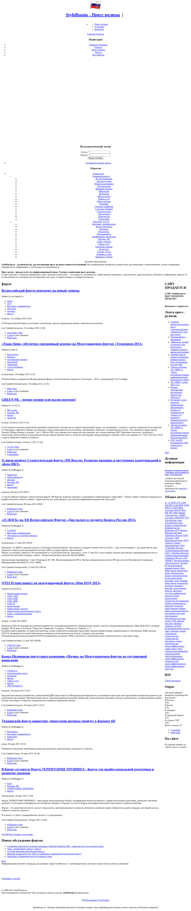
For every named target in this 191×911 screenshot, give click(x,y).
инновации (182, 583)
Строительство (104, 211)
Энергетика (103, 219)
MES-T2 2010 (171, 508)
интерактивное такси (17, 673)
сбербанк (177, 623)
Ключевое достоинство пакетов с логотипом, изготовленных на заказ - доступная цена (177, 472)
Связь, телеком (104, 242)
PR (170, 513)
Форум (98, 52)
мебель (168, 603)
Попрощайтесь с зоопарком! (178, 338)
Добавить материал (98, 45)
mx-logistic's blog (15, 333)
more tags (169, 669)
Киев (9, 783)
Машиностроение (104, 189)
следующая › (16, 834)
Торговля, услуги (101, 221)
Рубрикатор (98, 174)
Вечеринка (12, 731)
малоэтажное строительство (172, 599)
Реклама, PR (104, 239)
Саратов (169, 543)
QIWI (175, 513)
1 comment (175, 730)
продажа (181, 618)
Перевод (11, 357)
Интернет (104, 229)
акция (180, 570)
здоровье (183, 581)
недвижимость (179, 603)
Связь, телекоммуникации (19, 614)
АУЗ (9, 304)
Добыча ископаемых (104, 184)
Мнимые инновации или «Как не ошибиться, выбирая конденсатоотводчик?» (44, 854)
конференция (179, 593)
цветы (174, 649)
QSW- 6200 (12, 596)
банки (168, 573)
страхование (171, 633)
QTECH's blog (14, 645)
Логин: (85, 152)
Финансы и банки (104, 257)
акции (173, 570)
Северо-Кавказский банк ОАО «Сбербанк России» (177, 551)
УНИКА (169, 560)
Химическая (104, 216)
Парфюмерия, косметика (104, 237)
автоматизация (175, 565)
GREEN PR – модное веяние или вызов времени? (39, 399)
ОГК (177, 538)
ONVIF (177, 510)
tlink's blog (12, 388)
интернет (169, 586)
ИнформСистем (172, 528)
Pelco (183, 510)
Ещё (4, 861)
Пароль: (85, 155)
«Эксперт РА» (171, 515)
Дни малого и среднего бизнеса (22, 535)
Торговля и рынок (104, 247)
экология (11, 418)
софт (167, 631)
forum (9, 301)
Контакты (99, 29)
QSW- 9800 (12, 601)
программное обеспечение (171, 617)
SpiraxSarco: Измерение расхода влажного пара (29, 856)
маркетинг (12, 475)
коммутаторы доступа (17, 609)
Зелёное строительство (176, 525)
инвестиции (170, 583)
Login (9, 335)
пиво (182, 613)
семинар (169, 626)
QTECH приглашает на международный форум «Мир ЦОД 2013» (51, 583)
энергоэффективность (175, 664)
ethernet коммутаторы (17, 593)
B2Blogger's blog (15, 509)
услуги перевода (15, 367)
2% (178, 503)
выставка (169, 581)
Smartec (181, 513)
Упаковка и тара (104, 254)
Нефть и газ (103, 199)
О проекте (99, 27)
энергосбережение (173, 656)
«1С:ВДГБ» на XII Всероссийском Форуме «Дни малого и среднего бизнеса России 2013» (69, 520)
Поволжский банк (173, 540)
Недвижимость (104, 234)
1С (166, 503)
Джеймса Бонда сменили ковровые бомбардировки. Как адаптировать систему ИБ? (179, 359)
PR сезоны (12, 410)
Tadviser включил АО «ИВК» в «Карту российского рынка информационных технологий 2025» (179, 431)
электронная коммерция (176, 651)
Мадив (10, 678)
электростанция (172, 654)
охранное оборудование (174, 607)
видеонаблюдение (173, 578)
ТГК (185, 558)
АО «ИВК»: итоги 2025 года (179, 383)
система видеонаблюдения (173, 627)
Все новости (98, 55)
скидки (186, 628)
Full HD (168, 505)
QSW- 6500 (12, 598)
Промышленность (101, 176)
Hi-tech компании (104, 179)
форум (10, 314)
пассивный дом (172, 613)
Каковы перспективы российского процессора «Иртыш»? (176, 392)
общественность (15, 477)
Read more (12, 338)
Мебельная (104, 191)
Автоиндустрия (103, 181)
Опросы (98, 47)
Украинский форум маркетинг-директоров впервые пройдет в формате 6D (58, 721)
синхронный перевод (17, 359)
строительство (172, 636)
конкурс (169, 591)
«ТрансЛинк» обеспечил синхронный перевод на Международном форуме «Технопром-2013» (72, 344)
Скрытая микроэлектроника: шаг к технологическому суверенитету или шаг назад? (179, 328)
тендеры (11, 311)
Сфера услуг (104, 244)
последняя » (28, 834)
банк (185, 570)
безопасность (177, 573)
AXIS (183, 503)
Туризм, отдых (104, 252)
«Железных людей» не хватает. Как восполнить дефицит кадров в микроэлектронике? (179, 347)
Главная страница (95, 34)
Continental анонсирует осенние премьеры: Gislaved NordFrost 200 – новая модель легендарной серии (55, 846)
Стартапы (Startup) (104, 209)
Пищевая (104, 204)
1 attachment (12, 454)
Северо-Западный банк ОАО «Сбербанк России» (175, 545)
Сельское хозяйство (104, 206)
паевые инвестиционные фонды (176, 609)
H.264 (175, 505)
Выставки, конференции (104, 224)
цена (180, 649)
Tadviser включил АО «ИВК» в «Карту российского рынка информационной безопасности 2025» (179, 373)
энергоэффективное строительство (174, 660)
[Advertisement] (95, 100)
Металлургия (104, 196)
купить (176, 596)
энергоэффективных (174, 666)
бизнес (168, 576)
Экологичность (172, 563)
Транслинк (12, 364)
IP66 (181, 505)
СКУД (186, 540)
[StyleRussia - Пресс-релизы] (95, 8)
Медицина (104, 194)
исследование (179, 588)
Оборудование (104, 201)
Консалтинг (104, 231)
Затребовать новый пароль (98, 163)
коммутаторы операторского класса (24, 611)
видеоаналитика (179, 576)
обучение (11, 309)
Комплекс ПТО (172, 530)
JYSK (186, 505)
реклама (11, 480)
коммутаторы (13, 606)
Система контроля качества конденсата (25, 851)
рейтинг (181, 621)
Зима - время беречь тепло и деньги (24, 849)
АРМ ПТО (179, 518)
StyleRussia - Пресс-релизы (93, 14)
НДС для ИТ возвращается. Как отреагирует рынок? (179, 444)
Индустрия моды (104, 226)
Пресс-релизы (101, 24)
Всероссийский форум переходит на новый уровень (41, 290)
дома (176, 581)
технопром (12, 362)
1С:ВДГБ (11, 530)
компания (11, 676)
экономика (12, 487)
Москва (183, 530)
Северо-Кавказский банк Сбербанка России (177, 556)
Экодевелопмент (181, 560)
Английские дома (173, 520)
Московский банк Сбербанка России (173, 534)
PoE (167, 513)
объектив (169, 606)
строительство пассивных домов (173, 639)
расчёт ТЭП (170, 621)
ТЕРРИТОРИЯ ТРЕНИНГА (20, 788)
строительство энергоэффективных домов (174, 646)
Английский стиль (174, 523)
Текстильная (104, 214)
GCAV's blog (13, 447)
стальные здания (178, 631)
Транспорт (104, 249)
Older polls (175, 732)
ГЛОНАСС (12, 671)
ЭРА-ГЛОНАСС (15, 686)
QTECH (11, 603)
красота (168, 596)
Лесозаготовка (104, 186)
